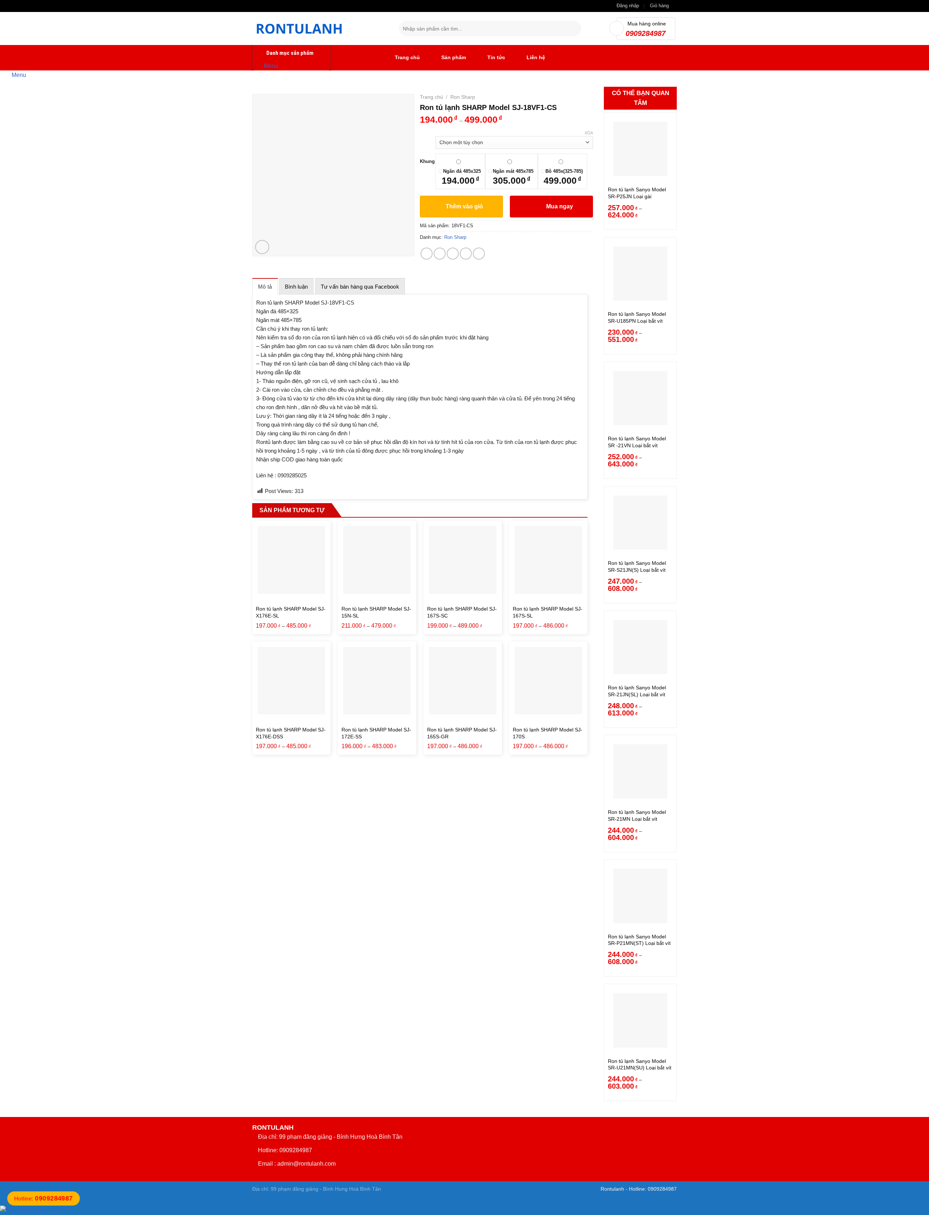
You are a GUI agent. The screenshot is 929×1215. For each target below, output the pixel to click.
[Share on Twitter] (440, 254)
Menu (271, 65)
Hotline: (43, 1198)
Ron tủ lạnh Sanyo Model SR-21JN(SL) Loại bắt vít (637, 691)
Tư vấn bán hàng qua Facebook (360, 287)
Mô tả (265, 287)
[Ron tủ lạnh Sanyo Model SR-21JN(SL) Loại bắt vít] (640, 647)
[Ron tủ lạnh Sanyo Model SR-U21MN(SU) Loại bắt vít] (640, 1020)
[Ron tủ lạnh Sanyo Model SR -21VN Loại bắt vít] (640, 398)
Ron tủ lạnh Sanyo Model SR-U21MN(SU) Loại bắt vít (639, 1064)
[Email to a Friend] (453, 254)
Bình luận (296, 287)
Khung (427, 161)
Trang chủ (431, 97)
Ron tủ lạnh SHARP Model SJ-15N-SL (376, 612)
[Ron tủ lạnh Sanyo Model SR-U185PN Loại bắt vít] (640, 273)
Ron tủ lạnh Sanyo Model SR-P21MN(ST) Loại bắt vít (639, 940)
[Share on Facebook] (427, 254)
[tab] (265, 286)
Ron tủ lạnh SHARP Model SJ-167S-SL (547, 612)
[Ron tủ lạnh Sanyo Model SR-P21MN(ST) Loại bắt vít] (640, 896)
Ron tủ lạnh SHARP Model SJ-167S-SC (462, 612)
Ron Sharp (462, 97)
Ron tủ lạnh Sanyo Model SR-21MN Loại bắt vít (637, 815)
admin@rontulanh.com (306, 1164)
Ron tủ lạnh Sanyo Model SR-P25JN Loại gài (637, 193)
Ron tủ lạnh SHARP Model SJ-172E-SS (376, 733)
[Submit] (575, 29)
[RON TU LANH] (320, 28)
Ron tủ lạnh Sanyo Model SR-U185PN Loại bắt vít (637, 317)
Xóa (589, 133)
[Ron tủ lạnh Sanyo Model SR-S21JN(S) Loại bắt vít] (640, 523)
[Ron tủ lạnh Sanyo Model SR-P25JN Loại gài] (640, 149)
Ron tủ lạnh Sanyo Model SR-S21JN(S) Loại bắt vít (637, 566)
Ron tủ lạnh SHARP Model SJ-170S (547, 733)
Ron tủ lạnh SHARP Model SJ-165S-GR (462, 733)
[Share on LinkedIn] (479, 254)
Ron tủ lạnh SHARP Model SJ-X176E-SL (291, 612)
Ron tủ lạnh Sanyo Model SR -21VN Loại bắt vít (637, 442)
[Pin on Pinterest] (466, 254)
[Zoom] (262, 247)
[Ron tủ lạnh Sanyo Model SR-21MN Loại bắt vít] (640, 771)
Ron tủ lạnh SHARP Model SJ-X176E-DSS (291, 733)
